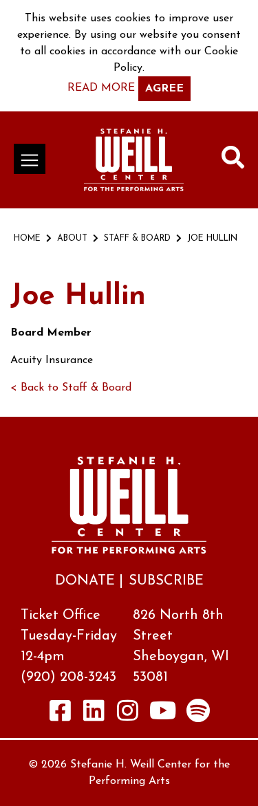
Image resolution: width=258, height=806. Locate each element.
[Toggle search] (233, 160)
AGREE (164, 88)
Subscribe (166, 581)
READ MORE (101, 88)
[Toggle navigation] (29, 159)
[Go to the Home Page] (134, 160)
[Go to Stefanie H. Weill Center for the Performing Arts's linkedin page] (93, 710)
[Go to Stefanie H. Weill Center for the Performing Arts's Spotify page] (198, 710)
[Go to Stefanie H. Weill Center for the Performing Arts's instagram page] (127, 710)
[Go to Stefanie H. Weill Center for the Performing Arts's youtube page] (162, 710)
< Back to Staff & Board (70, 387)
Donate (85, 581)
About (72, 239)
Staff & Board (137, 239)
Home (27, 239)
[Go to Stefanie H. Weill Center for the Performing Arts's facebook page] (60, 710)
